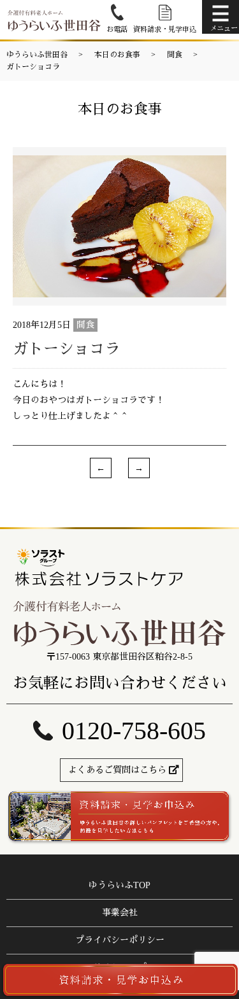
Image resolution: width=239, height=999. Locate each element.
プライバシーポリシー (119, 940)
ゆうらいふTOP (119, 885)
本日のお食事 (117, 54)
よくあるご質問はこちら (117, 770)
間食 (174, 54)
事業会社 (120, 913)
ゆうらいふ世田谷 (37, 54)
